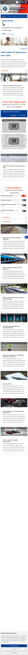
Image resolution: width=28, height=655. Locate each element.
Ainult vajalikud (14, 652)
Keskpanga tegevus (10, 200)
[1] (25, 139)
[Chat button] (20, 2)
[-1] (3, 139)
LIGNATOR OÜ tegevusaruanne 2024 (12, 85)
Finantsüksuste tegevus (10, 211)
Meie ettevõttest (7, 384)
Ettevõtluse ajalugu (12, 16)
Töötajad (21, 16)
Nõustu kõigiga (14, 645)
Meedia (4, 16)
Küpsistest (14, 649)
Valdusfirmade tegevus (11, 195)
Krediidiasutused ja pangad (10, 205)
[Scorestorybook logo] (1, 2)
